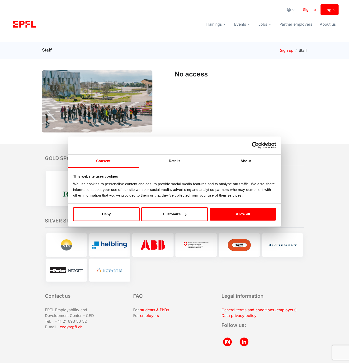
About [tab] (246, 161)
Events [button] (240, 24)
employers (149, 315)
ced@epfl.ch (71, 327)
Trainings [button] (214, 24)
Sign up (309, 9)
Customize (172, 214)
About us (328, 24)
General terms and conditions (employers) (259, 309)
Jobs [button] (262, 24)
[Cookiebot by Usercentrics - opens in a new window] (255, 145)
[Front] (24, 24)
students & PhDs (154, 309)
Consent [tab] (103, 161)
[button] (292, 10)
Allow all (243, 214)
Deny (106, 214)
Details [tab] (174, 161)
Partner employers (295, 24)
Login (330, 9)
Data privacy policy (239, 315)
